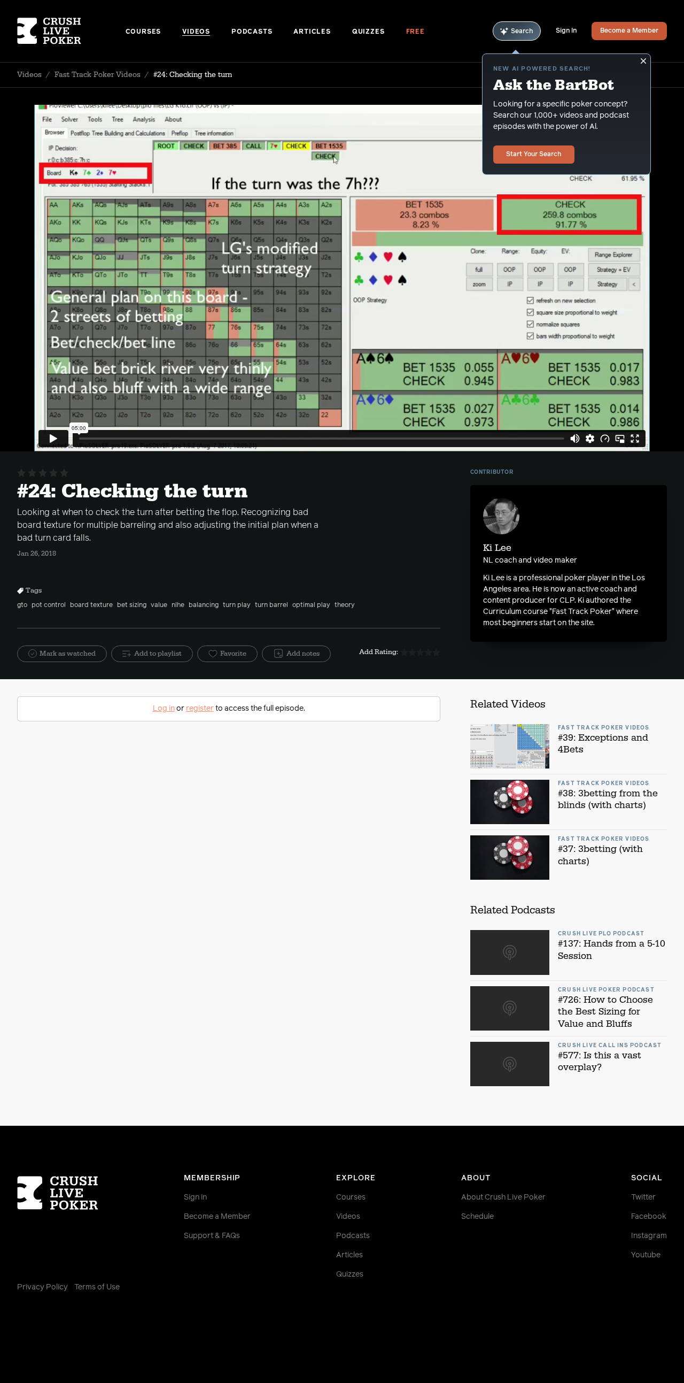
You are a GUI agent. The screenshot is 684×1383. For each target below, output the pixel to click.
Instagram (649, 1236)
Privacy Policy (42, 1287)
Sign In (566, 31)
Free (415, 32)
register (200, 708)
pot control (49, 605)
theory (345, 605)
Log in (164, 708)
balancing (204, 605)
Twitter (643, 1197)
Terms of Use (97, 1287)
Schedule (477, 1216)
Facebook (648, 1216)
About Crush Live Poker (503, 1197)
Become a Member (629, 31)
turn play (237, 605)
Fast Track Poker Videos (98, 75)
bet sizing (131, 605)
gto (22, 605)
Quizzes (368, 32)
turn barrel (271, 605)
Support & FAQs (212, 1236)
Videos (196, 32)
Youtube (645, 1255)
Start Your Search (534, 154)
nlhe (178, 605)
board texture (91, 605)
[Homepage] (71, 31)
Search (522, 31)
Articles (311, 32)
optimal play (311, 605)
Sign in (195, 1197)
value (159, 605)
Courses (143, 32)
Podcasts (251, 32)
